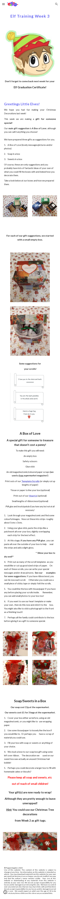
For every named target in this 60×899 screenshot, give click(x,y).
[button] (3, 4)
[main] (30, 15)
